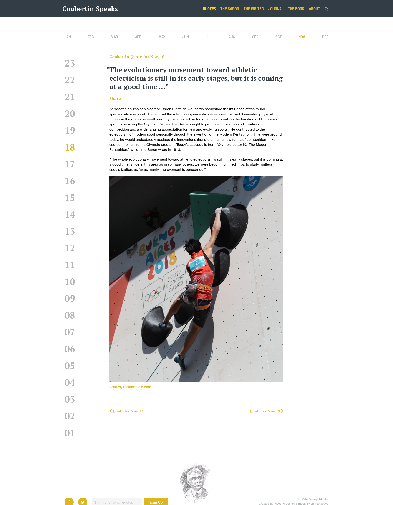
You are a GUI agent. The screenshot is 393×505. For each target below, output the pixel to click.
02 (70, 416)
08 (70, 315)
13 (70, 231)
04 (70, 382)
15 (70, 197)
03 (70, 399)
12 (70, 248)
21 (70, 97)
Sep (255, 36)
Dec (325, 36)
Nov (301, 36)
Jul (209, 36)
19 (70, 130)
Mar (114, 36)
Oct (278, 36)
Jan (68, 36)
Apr (138, 36)
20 (70, 113)
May (162, 36)
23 (70, 63)
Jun (185, 36)
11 (70, 265)
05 (70, 365)
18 (70, 147)
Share (115, 98)
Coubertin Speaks (90, 8)
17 (70, 164)
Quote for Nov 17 (127, 410)
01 (70, 433)
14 (70, 214)
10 (70, 281)
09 (70, 298)
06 (70, 349)
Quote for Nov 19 (265, 410)
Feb (91, 36)
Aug (232, 36)
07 (70, 332)
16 (70, 181)
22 (70, 80)
